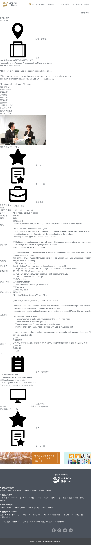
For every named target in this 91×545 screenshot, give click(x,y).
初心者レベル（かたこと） (74, 515)
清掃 (70, 498)
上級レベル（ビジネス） (31, 515)
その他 (31, 498)
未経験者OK (5, 87)
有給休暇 (4, 97)
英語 (44, 508)
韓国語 (50, 508)
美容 (76, 498)
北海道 (48, 491)
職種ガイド (52, 4)
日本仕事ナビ (84, 13)
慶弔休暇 (4, 100)
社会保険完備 (5, 108)
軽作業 (2, 500)
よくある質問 (64, 4)
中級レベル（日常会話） (52, 515)
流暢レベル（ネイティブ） (10, 515)
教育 (64, 498)
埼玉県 (26, 491)
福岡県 (41, 491)
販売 (82, 498)
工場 (58, 498)
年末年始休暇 (5, 90)
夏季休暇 (4, 92)
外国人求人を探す (39, 4)
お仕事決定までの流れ (80, 4)
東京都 (2, 491)
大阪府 (34, 491)
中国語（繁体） (20, 508)
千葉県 (19, 491)
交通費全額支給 (6, 105)
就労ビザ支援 (5, 113)
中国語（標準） (6, 508)
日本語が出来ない (6, 517)
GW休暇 (3, 95)
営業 (53, 498)
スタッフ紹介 (5, 522)
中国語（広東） (34, 508)
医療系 (46, 498)
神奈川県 (10, 491)
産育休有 (4, 103)
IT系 (1, 498)
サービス (23, 498)
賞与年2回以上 (6, 111)
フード (38, 498)
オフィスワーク (11, 498)
